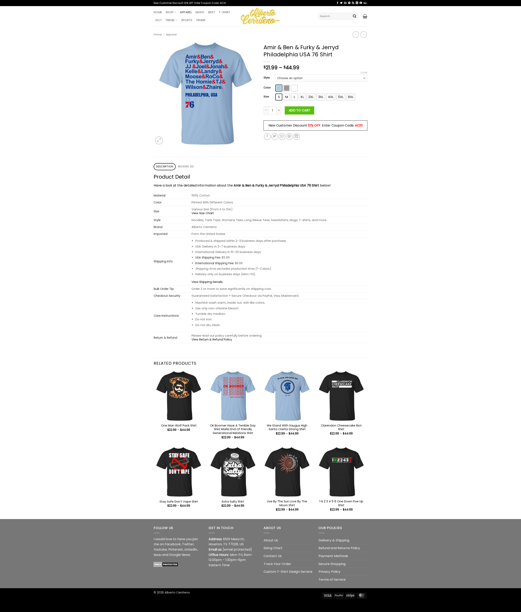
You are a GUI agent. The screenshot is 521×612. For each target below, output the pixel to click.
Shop (169, 12)
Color (267, 87)
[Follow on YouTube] (361, 3)
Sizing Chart (273, 548)
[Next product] (355, 34)
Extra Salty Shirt (233, 502)
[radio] (279, 88)
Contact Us (273, 556)
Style (267, 77)
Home (158, 12)
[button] (365, 16)
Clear (363, 72)
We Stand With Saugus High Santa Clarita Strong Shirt (287, 427)
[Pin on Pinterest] (289, 136)
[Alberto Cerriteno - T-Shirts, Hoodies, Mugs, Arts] (260, 16)
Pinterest (175, 549)
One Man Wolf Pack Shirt (179, 426)
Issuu (157, 554)
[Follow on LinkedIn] (357, 3)
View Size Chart (203, 213)
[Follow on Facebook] (337, 3)
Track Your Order (277, 564)
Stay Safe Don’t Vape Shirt (179, 502)
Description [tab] (164, 166)
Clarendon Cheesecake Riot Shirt (341, 427)
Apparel (186, 12)
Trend (170, 20)
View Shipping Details (207, 282)
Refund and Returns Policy (339, 548)
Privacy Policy (329, 571)
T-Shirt (224, 12)
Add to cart (299, 110)
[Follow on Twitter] (341, 3)
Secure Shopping (332, 564)
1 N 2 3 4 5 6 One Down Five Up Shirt (341, 503)
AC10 (359, 125)
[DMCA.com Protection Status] (166, 564)
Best (211, 12)
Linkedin (190, 549)
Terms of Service (332, 579)
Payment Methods (333, 556)
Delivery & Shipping (334, 540)
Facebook (173, 544)
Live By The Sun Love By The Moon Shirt (287, 503)
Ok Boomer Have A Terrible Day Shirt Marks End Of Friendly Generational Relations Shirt (233, 429)
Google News (179, 554)
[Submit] (354, 16)
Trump (201, 20)
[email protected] (237, 549)
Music (200, 12)
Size (266, 96)
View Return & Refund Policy (212, 339)
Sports (186, 20)
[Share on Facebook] (267, 136)
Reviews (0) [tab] (186, 166)
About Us (271, 540)
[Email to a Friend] (282, 136)
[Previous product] (363, 34)
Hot (158, 20)
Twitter (188, 544)
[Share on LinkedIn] (296, 136)
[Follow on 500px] (365, 3)
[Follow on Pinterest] (349, 3)
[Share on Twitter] (274, 136)
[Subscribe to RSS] (353, 3)
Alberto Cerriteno (177, 592)
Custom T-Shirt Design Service (288, 571)
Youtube (160, 549)
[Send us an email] (345, 3)
